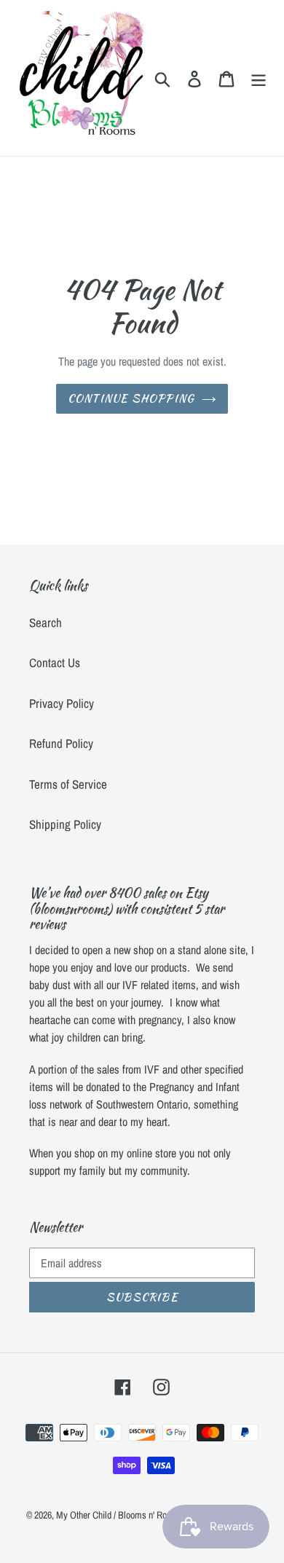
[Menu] (258, 78)
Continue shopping (131, 398)
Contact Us (54, 662)
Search (45, 622)
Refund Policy (61, 743)
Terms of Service (68, 784)
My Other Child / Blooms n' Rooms (119, 1514)
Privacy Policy (61, 703)
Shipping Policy (65, 824)
